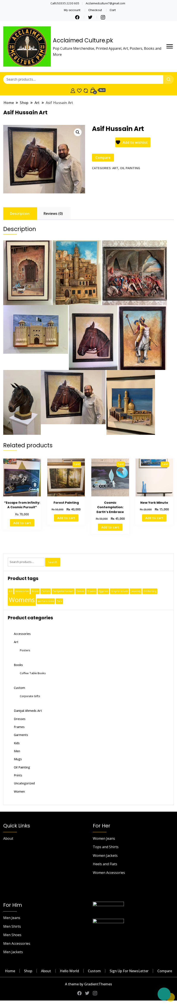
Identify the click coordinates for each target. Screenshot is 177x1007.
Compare (164, 971)
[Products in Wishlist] (79, 90)
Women (19, 791)
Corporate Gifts (30, 696)
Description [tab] (19, 213)
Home (10, 971)
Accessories (22, 634)
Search (52, 562)
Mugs (18, 759)
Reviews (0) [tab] (53, 213)
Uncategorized (24, 783)
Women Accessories (109, 872)
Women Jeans (104, 838)
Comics (45, 591)
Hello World (69, 971)
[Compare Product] (86, 90)
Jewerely (136, 591)
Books (35, 591)
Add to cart (22, 523)
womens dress (46, 601)
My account (72, 10)
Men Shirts (12, 926)
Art (115, 168)
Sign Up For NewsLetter (129, 971)
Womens (22, 599)
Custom (19, 688)
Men (17, 751)
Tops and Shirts (106, 846)
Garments (21, 735)
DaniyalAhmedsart (63, 591)
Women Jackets (105, 855)
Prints (18, 775)
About (8, 838)
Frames (19, 727)
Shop (28, 971)
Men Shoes (12, 934)
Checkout (95, 10)
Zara (59, 601)
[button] (78, 132)
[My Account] (73, 90)
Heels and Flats (105, 864)
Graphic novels (119, 591)
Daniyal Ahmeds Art (28, 711)
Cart (113, 10)
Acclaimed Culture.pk (83, 40)
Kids (17, 743)
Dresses (91, 591)
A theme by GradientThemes (88, 984)
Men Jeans (11, 917)
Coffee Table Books (33, 673)
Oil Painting (130, 168)
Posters (25, 650)
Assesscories (22, 591)
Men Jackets (13, 952)
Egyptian (103, 591)
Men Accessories (16, 943)
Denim (80, 591)
